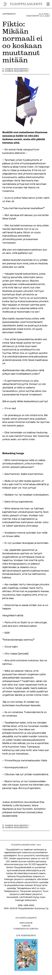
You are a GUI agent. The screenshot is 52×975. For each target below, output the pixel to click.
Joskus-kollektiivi (16, 69)
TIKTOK (26, 926)
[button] (48, 4)
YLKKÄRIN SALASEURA (25, 928)
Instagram (25, 923)
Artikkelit (9, 14)
